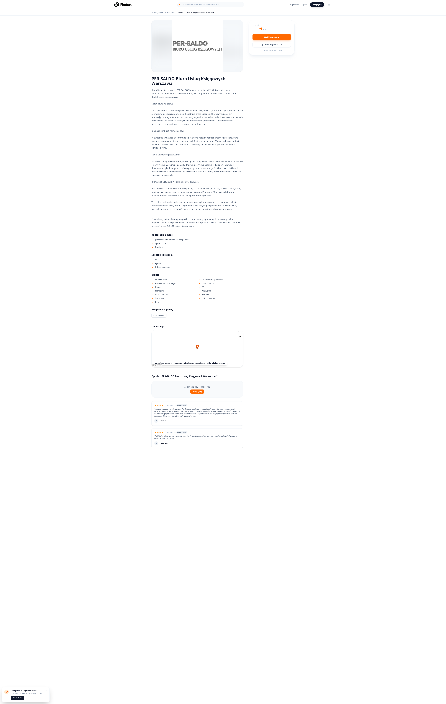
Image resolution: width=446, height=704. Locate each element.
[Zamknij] (46, 690)
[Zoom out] (240, 336)
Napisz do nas (17, 698)
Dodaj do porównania (273, 45)
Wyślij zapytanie (271, 37)
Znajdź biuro (294, 4)
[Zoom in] (240, 333)
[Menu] (329, 4)
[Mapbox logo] (157, 365)
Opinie (304, 4)
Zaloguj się (317, 4)
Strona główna (157, 12)
